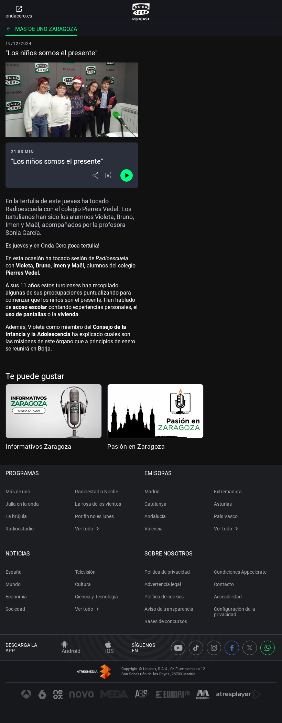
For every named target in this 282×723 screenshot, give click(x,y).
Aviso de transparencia (168, 609)
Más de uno (18, 491)
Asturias (223, 504)
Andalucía (155, 516)
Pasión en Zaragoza (136, 446)
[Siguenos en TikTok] (196, 648)
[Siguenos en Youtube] (178, 648)
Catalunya (155, 504)
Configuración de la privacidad (234, 611)
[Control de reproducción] (126, 175)
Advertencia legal (162, 584)
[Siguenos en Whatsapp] (267, 648)
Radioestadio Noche (96, 491)
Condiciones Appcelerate (240, 572)
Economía (16, 596)
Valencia (153, 528)
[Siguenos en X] (249, 648)
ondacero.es (19, 16)
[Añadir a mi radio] (108, 175)
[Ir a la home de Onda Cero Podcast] (141, 12)
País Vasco (226, 516)
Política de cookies (164, 596)
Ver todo (84, 528)
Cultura (83, 584)
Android (71, 651)
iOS (109, 651)
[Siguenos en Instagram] (214, 648)
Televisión (85, 572)
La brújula (16, 516)
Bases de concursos (165, 621)
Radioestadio (20, 528)
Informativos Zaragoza (39, 446)
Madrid (152, 491)
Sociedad (15, 609)
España (14, 572)
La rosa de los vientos (98, 504)
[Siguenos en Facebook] (232, 648)
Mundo (13, 584)
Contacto (224, 584)
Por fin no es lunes (94, 516)
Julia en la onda (22, 504)
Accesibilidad (228, 596)
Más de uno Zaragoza (46, 29)
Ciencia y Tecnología (96, 596)
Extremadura (228, 491)
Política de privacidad (167, 572)
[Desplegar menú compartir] (95, 175)
